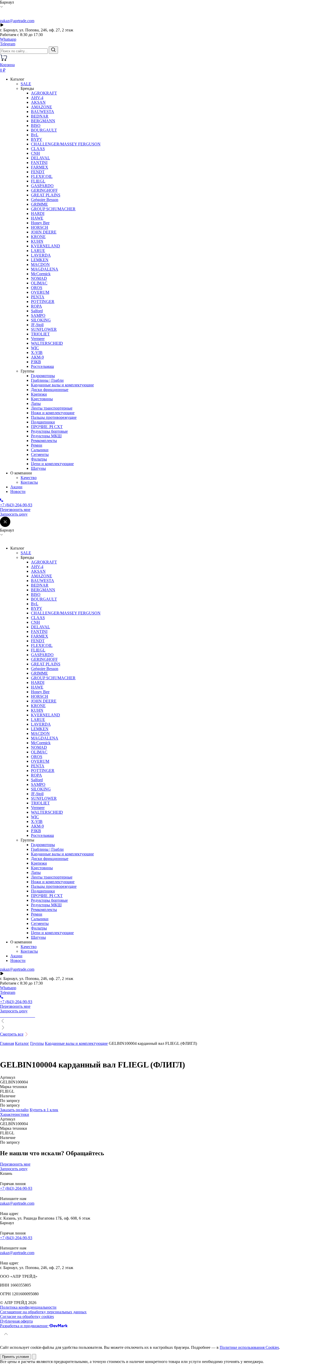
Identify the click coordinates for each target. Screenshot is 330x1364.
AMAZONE (41, 107)
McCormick (41, 274)
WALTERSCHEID (47, 343)
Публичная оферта (16, 1321)
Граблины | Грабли (47, 380)
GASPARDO (42, 186)
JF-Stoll (37, 325)
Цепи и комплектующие (52, 464)
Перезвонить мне (15, 509)
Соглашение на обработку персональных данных (43, 1312)
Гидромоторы (43, 375)
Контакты (29, 482)
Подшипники (43, 422)
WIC (35, 348)
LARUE (38, 250)
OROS (36, 287)
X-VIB (37, 352)
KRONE (38, 236)
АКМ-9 (37, 357)
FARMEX (39, 167)
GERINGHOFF (44, 190)
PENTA (37, 297)
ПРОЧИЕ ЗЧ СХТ (47, 426)
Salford (37, 311)
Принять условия (15, 1357)
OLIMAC (39, 283)
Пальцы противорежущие (54, 417)
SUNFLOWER (44, 329)
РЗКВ (36, 362)
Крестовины (42, 399)
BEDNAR (39, 116)
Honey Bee (40, 223)
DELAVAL (40, 158)
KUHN (37, 241)
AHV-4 (37, 97)
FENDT (38, 172)
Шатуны (38, 468)
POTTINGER (42, 301)
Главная (7, 1043)
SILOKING (41, 320)
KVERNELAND (45, 246)
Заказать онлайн (14, 1110)
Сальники (39, 450)
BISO (35, 125)
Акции (16, 487)
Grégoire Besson (44, 199)
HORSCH (39, 227)
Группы (37, 1043)
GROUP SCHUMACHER (53, 209)
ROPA (36, 306)
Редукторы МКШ (46, 436)
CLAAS (38, 148)
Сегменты (40, 454)
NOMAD (39, 278)
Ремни (36, 445)
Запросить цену (14, 514)
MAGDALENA (44, 269)
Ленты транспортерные (51, 408)
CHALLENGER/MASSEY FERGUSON (66, 144)
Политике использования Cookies (249, 1347)
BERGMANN (43, 121)
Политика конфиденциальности (28, 1307)
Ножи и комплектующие (53, 413)
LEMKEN (39, 260)
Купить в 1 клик (44, 1110)
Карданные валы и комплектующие (62, 385)
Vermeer (38, 338)
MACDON (40, 264)
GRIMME (39, 204)
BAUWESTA (42, 111)
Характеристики (14, 1114)
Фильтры (39, 459)
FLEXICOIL (42, 176)
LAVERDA (41, 255)
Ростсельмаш (42, 366)
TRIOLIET (40, 334)
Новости (18, 491)
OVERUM (40, 292)
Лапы (36, 403)
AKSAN (38, 102)
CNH (35, 153)
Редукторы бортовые (49, 431)
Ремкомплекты (44, 440)
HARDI (37, 213)
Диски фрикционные (49, 389)
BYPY (36, 139)
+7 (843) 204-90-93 (16, 1188)
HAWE (37, 218)
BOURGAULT (44, 130)
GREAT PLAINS (45, 195)
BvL (34, 135)
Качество (29, 477)
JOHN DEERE (43, 232)
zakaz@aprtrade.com (17, 21)
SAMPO (38, 315)
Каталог (22, 1043)
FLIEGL (38, 181)
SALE (26, 84)
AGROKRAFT (44, 93)
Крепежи (39, 394)
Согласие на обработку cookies (27, 1316)
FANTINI (39, 162)
